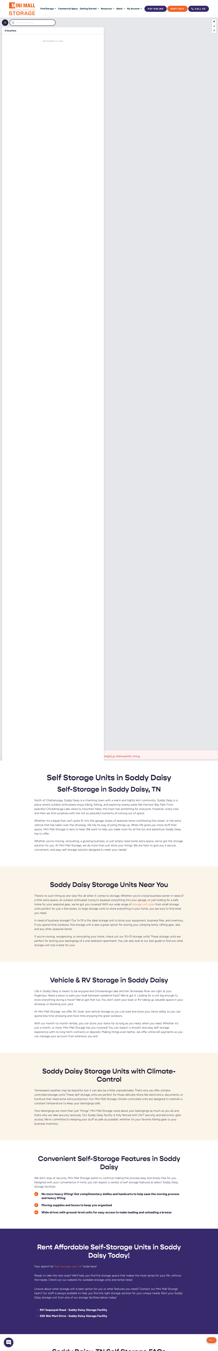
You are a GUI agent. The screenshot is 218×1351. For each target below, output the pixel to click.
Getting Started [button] (88, 8)
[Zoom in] (214, 21)
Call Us (200, 8)
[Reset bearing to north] (214, 30)
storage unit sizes (143, 904)
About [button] (119, 8)
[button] (211, 1340)
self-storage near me (68, 1266)
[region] (109, 389)
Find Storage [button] (47, 8)
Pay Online (155, 8)
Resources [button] (106, 8)
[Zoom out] (214, 26)
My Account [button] (133, 8)
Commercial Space (68, 8)
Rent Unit (177, 8)
